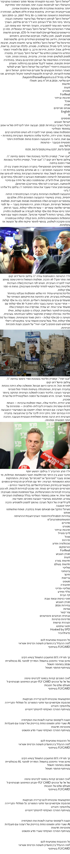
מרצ (59, 293)
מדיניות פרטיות (61, 619)
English (65, 111)
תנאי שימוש (63, 626)
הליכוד (51, 516)
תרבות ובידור (62, 97)
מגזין (67, 104)
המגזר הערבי (40, 516)
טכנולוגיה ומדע (61, 543)
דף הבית (65, 595)
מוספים (65, 118)
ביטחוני (65, 571)
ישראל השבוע (62, 122)
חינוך (67, 574)
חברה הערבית (28, 194)
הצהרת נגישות (61, 622)
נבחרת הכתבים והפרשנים (55, 616)
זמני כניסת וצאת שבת (57, 598)
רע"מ (49, 180)
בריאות (66, 578)
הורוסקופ (64, 547)
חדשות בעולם (62, 564)
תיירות (66, 540)
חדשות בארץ (62, 560)
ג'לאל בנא (64, 146)
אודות (66, 609)
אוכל (67, 101)
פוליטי (66, 567)
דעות (67, 87)
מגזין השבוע (63, 554)
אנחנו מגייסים (62, 108)
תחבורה (65, 584)
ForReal (65, 94)
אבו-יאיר (40, 324)
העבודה (28, 516)
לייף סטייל (64, 533)
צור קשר (65, 612)
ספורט (66, 91)
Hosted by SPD (60, 629)
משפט (66, 581)
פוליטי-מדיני (62, 588)
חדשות (66, 84)
